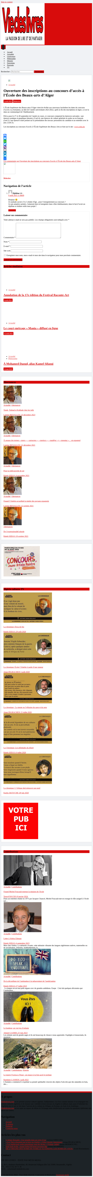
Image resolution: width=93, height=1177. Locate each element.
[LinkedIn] (46, 152)
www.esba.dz (79, 127)
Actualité (10, 54)
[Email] (46, 149)
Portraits (10, 65)
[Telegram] (46, 155)
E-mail (7, 246)
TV (8, 67)
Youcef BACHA (10, 896)
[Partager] (46, 158)
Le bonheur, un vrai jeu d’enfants (16, 1028)
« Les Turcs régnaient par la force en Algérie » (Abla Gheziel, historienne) (34, 1142)
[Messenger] (46, 138)
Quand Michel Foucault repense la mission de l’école (24, 892)
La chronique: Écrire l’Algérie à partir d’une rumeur (23, 667)
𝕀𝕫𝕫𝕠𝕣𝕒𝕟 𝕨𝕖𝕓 (62, 1175)
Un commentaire (42, 161)
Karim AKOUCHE (11, 793)
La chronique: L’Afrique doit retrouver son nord (22, 788)
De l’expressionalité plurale (14, 532)
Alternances (15, 405)
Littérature (11, 56)
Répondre (12, 210)
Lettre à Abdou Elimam (12, 939)
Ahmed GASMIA (11, 1033)
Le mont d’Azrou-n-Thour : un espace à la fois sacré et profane (28, 1075)
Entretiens (11, 63)
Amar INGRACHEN (12, 672)
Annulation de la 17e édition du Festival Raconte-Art (36, 295)
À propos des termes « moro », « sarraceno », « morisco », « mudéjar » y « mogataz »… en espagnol (42, 440)
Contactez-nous (12, 1128)
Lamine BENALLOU (12, 415)
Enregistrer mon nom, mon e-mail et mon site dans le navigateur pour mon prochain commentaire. (44, 255)
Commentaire (9, 237)
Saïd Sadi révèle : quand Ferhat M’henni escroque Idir (26, 1146)
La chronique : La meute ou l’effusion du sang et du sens (25, 707)
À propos (9, 1124)
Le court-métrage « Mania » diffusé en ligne (31, 328)
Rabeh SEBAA (10, 476)
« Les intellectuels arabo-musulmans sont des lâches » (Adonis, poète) (32, 1144)
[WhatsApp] (46, 141)
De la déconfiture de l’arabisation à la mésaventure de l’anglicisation (29, 981)
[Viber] (46, 147)
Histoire (10, 61)
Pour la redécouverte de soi (14, 471)
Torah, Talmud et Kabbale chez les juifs (19, 410)
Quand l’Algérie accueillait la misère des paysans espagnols (26, 501)
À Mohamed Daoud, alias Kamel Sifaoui (28, 363)
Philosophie (11, 59)
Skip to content (6, 2)
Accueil (9, 52)
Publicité (9, 1126)
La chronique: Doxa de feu (14, 627)
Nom (6, 242)
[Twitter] (46, 144)
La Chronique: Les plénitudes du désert (19, 748)
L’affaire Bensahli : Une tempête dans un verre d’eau (26, 1140)
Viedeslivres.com (7, 1102)
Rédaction (17, 101)
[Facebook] (46, 135)
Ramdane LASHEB (11, 1080)
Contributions (16, 887)
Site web (7, 251)
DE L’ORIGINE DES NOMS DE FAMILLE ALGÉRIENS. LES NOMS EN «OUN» (39, 1149)
